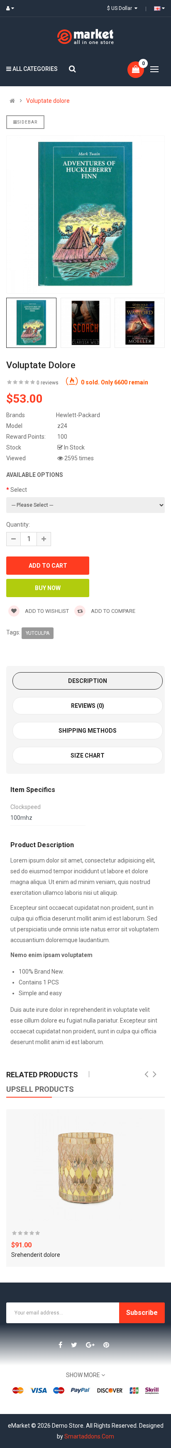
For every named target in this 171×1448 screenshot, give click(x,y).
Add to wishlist (46, 611)
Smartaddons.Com (89, 1436)
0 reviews (48, 383)
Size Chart (88, 755)
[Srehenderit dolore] (85, 1165)
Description (87, 681)
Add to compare (112, 611)
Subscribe (142, 1313)
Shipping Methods (88, 730)
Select (18, 489)
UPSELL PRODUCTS (40, 1089)
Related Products (42, 1074)
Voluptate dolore (48, 101)
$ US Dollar (120, 8)
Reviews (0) (87, 705)
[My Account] (12, 8)
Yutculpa (37, 633)
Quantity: (18, 524)
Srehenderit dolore (35, 1254)
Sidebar (27, 122)
